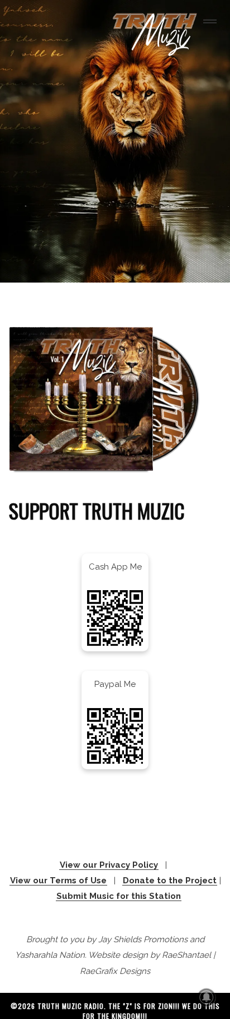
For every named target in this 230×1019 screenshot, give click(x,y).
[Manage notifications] (206, 997)
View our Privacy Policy (109, 865)
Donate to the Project (170, 880)
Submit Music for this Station (118, 896)
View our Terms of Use (58, 880)
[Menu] (207, 23)
